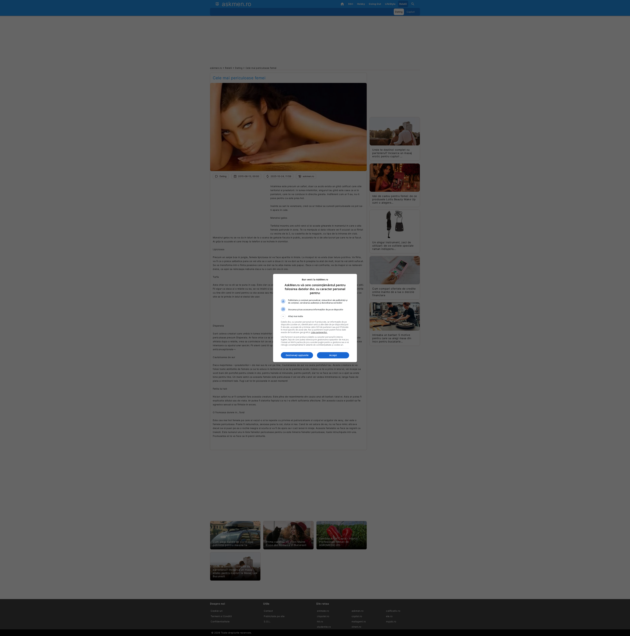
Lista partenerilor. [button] (319, 332)
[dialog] (315, 318)
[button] (315, 316)
